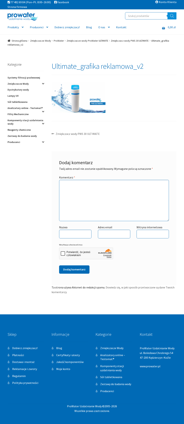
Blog (89, 27)
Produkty (13, 27)
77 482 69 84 (17, 2)
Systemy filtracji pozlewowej (24, 77)
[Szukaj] (171, 15)
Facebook (63, 2)
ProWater (59, 40)
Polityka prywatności (25, 383)
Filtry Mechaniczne (18, 114)
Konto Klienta (167, 2)
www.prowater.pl (150, 366)
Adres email (105, 227)
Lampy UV (13, 95)
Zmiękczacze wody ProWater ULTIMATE (87, 40)
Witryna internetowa (149, 227)
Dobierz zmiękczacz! (67, 27)
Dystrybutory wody (18, 89)
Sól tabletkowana (17, 102)
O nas (101, 27)
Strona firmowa (17, 7)
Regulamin (19, 376)
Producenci (36, 27)
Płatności (18, 355)
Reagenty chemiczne (19, 129)
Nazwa (63, 227)
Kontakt (121, 27)
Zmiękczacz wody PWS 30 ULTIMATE (130, 40)
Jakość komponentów (70, 362)
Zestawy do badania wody (22, 136)
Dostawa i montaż (23, 362)
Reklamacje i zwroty (24, 369)
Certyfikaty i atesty (68, 355)
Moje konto (63, 369)
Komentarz (67, 177)
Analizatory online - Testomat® (25, 108)
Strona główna (19, 40)
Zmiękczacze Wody (40, 40)
